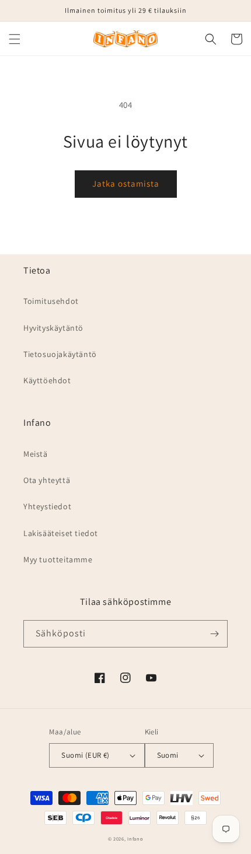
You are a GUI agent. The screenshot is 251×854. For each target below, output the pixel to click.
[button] (14, 39)
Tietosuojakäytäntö (60, 354)
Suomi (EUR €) (85, 755)
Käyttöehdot (47, 380)
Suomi (168, 755)
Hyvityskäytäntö (53, 328)
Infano (135, 838)
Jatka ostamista (125, 183)
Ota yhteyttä (46, 480)
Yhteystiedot (47, 506)
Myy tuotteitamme (58, 559)
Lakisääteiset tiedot (60, 533)
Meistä (35, 454)
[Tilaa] (214, 634)
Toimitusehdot (51, 301)
